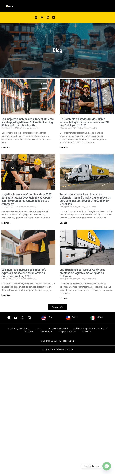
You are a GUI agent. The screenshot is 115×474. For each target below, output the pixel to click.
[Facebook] (35, 17)
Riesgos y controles (67, 332)
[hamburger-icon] (74, 6)
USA (49, 317)
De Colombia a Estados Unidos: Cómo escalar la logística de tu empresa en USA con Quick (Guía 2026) (85, 122)
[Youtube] (41, 17)
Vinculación (28, 332)
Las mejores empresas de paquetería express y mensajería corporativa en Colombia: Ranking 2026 (23, 273)
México (100, 317)
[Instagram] (22, 318)
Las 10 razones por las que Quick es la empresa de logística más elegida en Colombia (82, 273)
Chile (74, 317)
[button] (57, 307)
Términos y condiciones (18, 329)
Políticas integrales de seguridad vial (90, 329)
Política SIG (87, 332)
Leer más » (5, 147)
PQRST (38, 329)
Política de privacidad (58, 329)
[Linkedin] (53, 17)
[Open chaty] (106, 466)
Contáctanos (46, 332)
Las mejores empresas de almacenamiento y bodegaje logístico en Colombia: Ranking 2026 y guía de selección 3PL (27, 122)
